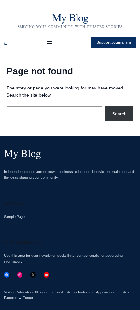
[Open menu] (49, 42)
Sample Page (14, 217)
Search (119, 113)
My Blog (70, 17)
